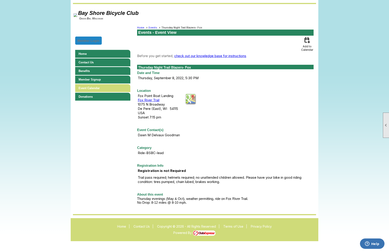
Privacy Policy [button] (261, 226)
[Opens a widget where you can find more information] (372, 244)
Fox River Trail (148, 100)
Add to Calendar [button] (307, 43)
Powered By (183, 233)
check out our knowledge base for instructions (210, 56)
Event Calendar (89, 88)
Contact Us (86, 62)
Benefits (84, 71)
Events (153, 27)
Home (83, 53)
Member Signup (90, 79)
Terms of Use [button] (233, 226)
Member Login (88, 40)
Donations (86, 96)
